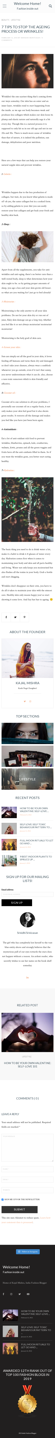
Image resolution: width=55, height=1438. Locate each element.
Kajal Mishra (27, 683)
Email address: (8, 889)
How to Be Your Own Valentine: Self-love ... (34, 809)
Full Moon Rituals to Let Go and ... (35, 1346)
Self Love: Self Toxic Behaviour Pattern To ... (36, 826)
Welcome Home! (27, 3)
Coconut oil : (10, 392)
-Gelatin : (7, 174)
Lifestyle (15, 20)
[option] (27, 1045)
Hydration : (9, 470)
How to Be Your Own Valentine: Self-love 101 (27, 1064)
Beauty (5, 20)
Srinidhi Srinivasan (30, 38)
